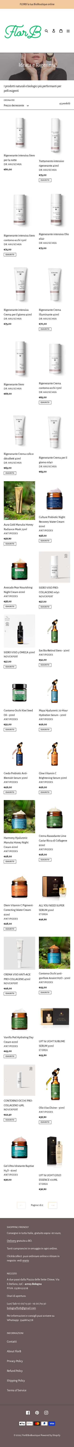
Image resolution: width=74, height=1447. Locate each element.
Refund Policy (15, 1371)
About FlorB (14, 1351)
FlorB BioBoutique (31, 1435)
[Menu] (68, 31)
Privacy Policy (15, 1361)
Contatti (12, 1341)
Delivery (11, 1240)
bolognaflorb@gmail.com (21, 1308)
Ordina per (9, 100)
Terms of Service (16, 1390)
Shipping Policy (16, 1380)
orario (25, 1260)
